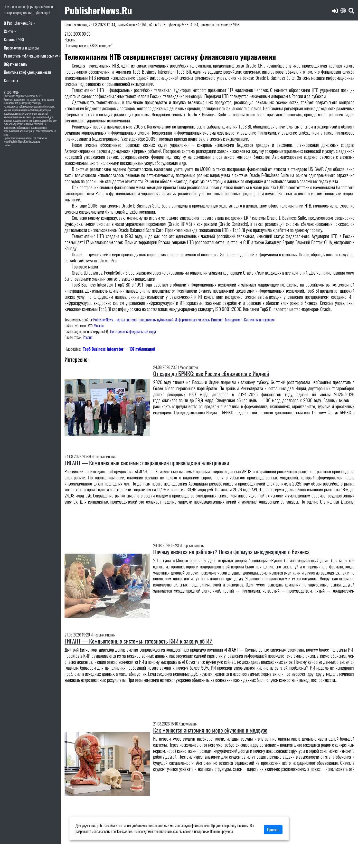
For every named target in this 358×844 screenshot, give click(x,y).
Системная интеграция (259, 320)
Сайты (8, 31)
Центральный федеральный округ (133, 331)
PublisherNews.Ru (98, 10)
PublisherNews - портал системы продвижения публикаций (133, 320)
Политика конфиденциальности (27, 72)
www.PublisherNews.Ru (15, 141)
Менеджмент (234, 320)
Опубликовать (13, 7)
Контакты (11, 80)
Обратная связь (15, 64)
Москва (99, 325)
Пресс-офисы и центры (21, 48)
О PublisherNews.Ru (18, 23)
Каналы (14, 39)
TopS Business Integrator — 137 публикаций (119, 349)
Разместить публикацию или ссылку (31, 56)
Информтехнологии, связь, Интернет (199, 320)
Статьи (7, 145)
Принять (273, 830)
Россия (87, 337)
